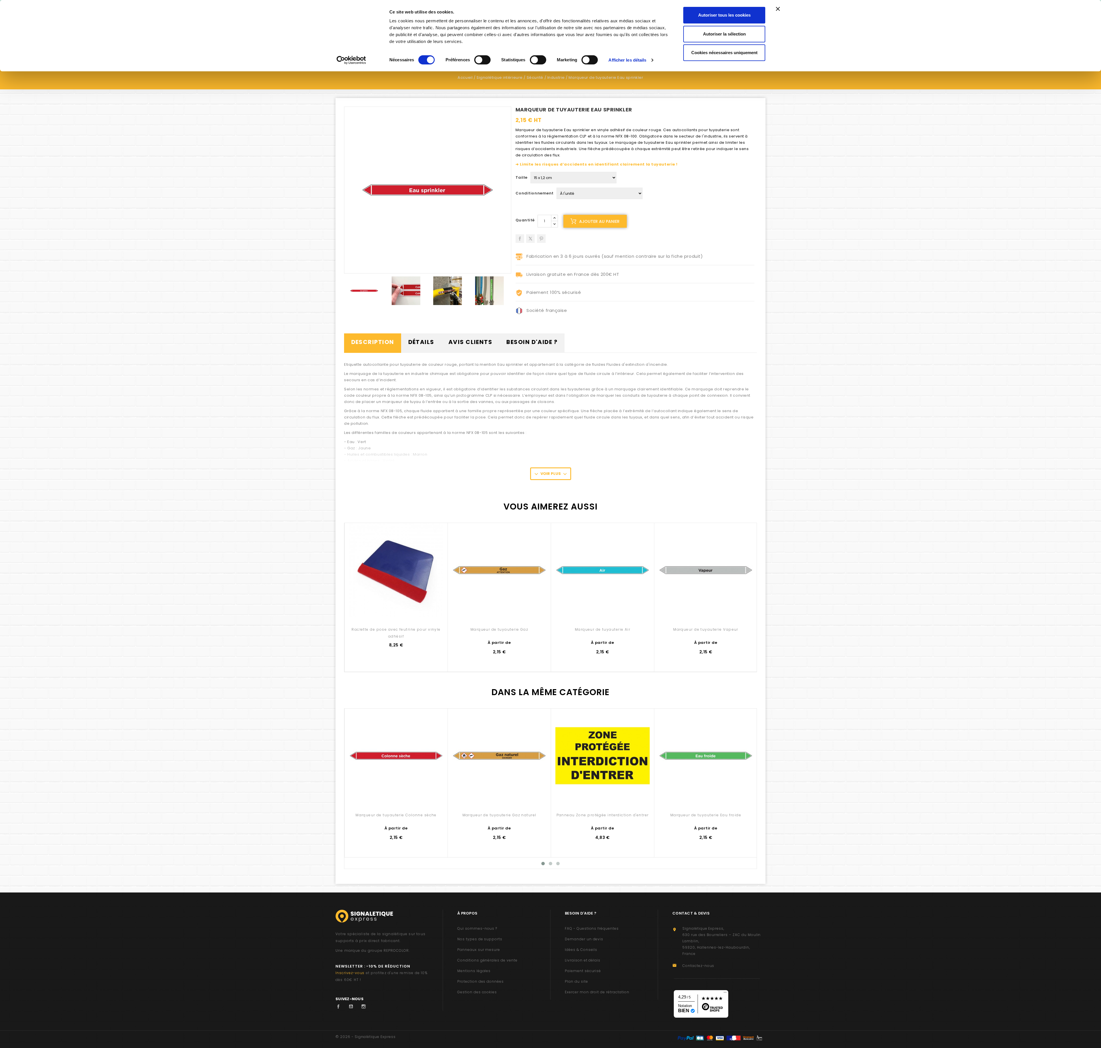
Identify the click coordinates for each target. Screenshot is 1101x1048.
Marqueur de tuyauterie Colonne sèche (396, 815)
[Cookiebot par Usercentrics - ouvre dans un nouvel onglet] (351, 60)
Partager (520, 236)
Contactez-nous (698, 965)
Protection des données (480, 981)
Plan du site (576, 981)
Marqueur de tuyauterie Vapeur (705, 629)
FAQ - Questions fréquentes (592, 928)
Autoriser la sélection (724, 34)
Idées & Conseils (581, 949)
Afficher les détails (627, 60)
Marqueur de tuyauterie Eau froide (705, 815)
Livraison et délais (582, 960)
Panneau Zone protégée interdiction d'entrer (603, 815)
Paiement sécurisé (583, 970)
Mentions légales (474, 970)
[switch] (482, 59)
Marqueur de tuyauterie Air (602, 629)
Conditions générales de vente (487, 960)
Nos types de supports (479, 939)
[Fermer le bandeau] (778, 9)
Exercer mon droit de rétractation (597, 992)
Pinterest (541, 236)
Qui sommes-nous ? (477, 928)
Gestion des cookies (477, 992)
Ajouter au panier (599, 221)
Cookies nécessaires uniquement (724, 52)
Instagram (365, 1006)
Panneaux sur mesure (478, 949)
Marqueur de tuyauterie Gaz (499, 629)
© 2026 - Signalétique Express (365, 1036)
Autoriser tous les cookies (724, 15)
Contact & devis (691, 913)
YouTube (352, 1006)
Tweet (530, 236)
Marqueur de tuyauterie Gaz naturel (499, 815)
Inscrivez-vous (349, 972)
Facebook (339, 1006)
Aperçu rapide (396, 605)
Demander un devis (584, 939)
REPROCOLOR (396, 950)
